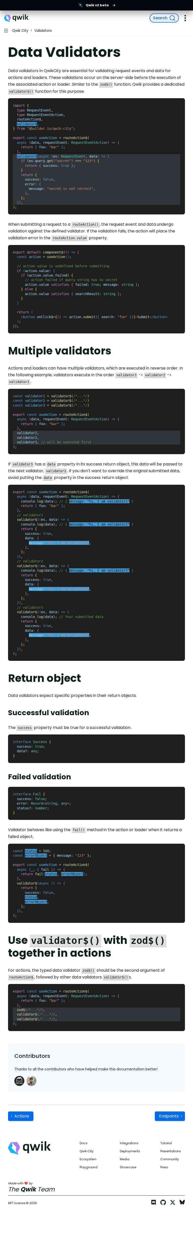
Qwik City (86, 1151)
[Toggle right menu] (185, 18)
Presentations (170, 1151)
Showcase (128, 1167)
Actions (21, 1116)
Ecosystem (88, 1159)
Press (164, 1167)
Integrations (129, 1143)
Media (124, 1159)
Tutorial (166, 1143)
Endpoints (169, 1116)
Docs (83, 1143)
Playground (89, 1167)
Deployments (130, 1151)
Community (169, 1159)
